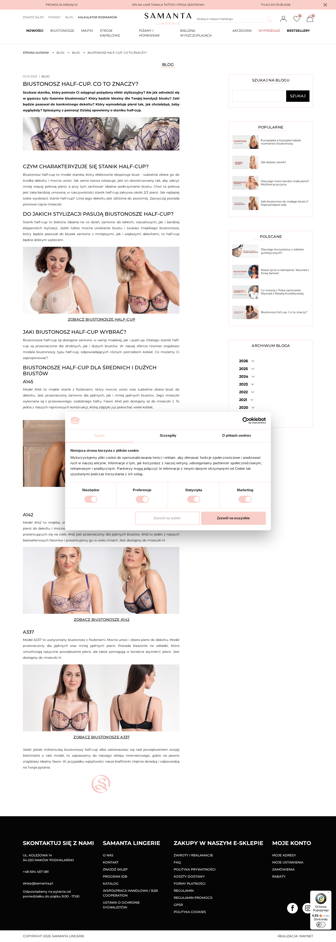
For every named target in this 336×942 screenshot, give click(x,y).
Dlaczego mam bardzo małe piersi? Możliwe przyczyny (285, 182)
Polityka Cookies (190, 912)
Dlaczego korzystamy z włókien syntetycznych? (282, 251)
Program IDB (115, 876)
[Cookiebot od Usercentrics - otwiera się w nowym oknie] (246, 420)
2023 (244, 384)
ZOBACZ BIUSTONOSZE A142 (101, 619)
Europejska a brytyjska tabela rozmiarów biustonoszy (281, 142)
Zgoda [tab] (99, 436)
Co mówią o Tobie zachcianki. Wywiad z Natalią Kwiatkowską (282, 292)
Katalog (111, 884)
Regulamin (184, 891)
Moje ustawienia (287, 862)
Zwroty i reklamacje (193, 855)
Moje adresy (284, 855)
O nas (108, 855)
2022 (244, 392)
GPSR (178, 905)
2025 (244, 369)
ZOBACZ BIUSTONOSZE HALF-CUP (102, 319)
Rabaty (278, 876)
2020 (244, 407)
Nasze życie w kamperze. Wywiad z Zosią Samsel (285, 271)
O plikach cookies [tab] (236, 436)
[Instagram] (307, 908)
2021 (243, 400)
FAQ (177, 862)
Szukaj (298, 96)
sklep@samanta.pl (38, 883)
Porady (54, 17)
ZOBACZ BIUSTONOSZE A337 (101, 737)
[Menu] (328, 893)
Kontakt (110, 862)
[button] (325, 4)
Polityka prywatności (195, 869)
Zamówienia (283, 869)
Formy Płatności (189, 884)
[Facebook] (292, 908)
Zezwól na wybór (167, 518)
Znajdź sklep (33, 17)
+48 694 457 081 (36, 872)
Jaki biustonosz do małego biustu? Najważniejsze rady (284, 203)
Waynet (306, 936)
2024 (244, 376)
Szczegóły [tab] (168, 436)
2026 (244, 361)
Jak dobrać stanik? (273, 162)
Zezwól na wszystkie (233, 518)
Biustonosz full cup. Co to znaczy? (284, 312)
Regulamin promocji (193, 898)
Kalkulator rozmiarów (97, 17)
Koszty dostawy (189, 876)
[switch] (142, 499)
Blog (69, 17)
